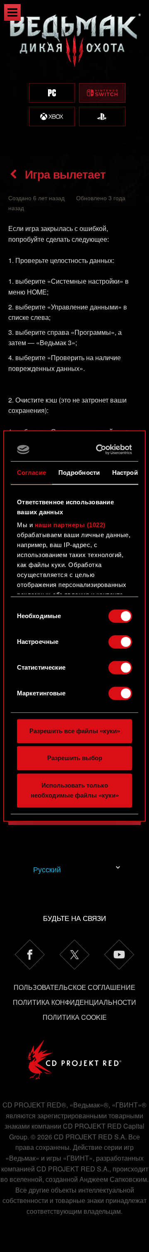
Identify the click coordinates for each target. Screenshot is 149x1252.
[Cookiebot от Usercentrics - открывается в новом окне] (100, 449)
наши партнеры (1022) (70, 524)
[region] (74, 77)
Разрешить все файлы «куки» (74, 730)
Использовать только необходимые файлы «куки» (75, 790)
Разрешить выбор (74, 757)
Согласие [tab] (31, 472)
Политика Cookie (75, 1017)
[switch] (120, 641)
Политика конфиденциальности (74, 1002)
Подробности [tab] (79, 472)
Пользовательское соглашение (74, 987)
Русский (47, 869)
